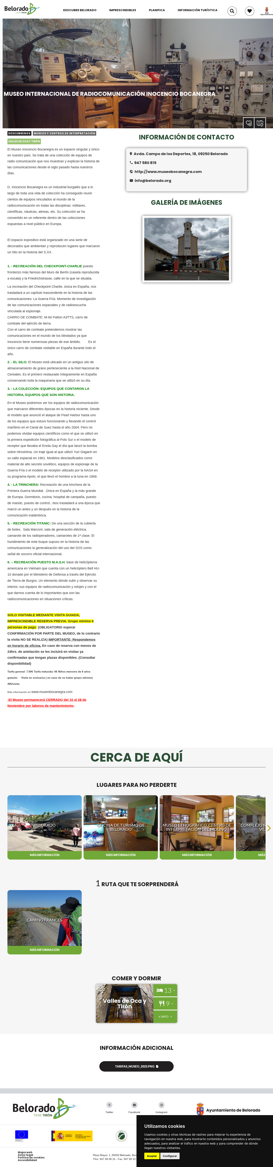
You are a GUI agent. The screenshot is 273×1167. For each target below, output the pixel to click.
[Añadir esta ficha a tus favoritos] (254, 123)
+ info (163, 1016)
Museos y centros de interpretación (64, 133)
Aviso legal (25, 1155)
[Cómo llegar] (260, 122)
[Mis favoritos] (249, 9)
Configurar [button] (170, 1156)
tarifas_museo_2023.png (134, 1066)
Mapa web (25, 1152)
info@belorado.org (153, 180)
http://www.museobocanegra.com (168, 171)
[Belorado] (22, 15)
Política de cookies (31, 1157)
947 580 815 (145, 163)
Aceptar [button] (152, 1156)
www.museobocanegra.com (52, 692)
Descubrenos (19, 133)
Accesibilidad (27, 1160)
